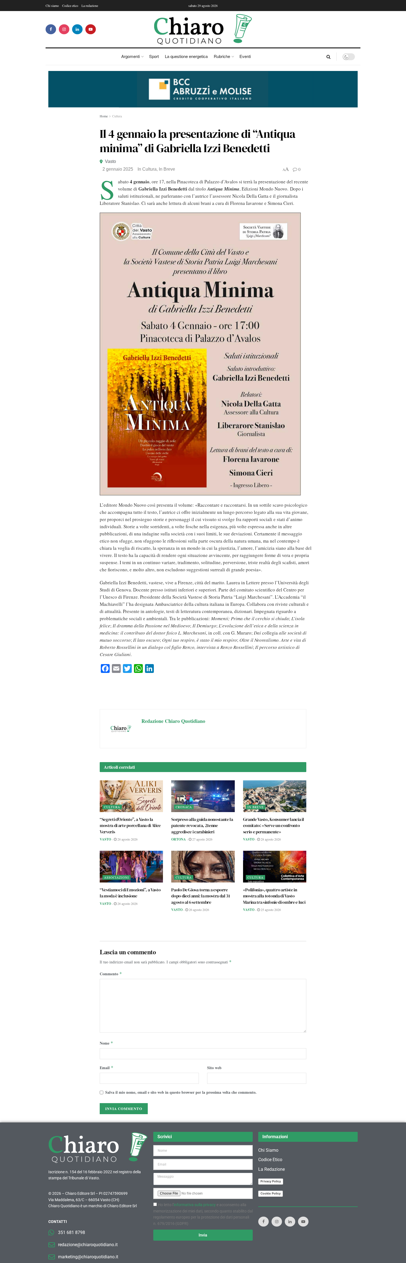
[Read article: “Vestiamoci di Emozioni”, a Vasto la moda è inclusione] (131, 866)
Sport (154, 56)
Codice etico (70, 5)
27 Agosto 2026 (201, 839)
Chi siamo (52, 5)
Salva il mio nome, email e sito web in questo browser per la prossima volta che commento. (181, 1092)
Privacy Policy (270, 1181)
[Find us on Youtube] (90, 29)
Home (104, 116)
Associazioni (116, 877)
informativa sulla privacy (195, 1205)
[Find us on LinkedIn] (77, 29)
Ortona (178, 839)
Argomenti (130, 56)
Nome (106, 1043)
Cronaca (184, 807)
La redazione (89, 5)
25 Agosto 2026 (270, 909)
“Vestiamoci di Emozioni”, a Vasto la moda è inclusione (130, 893)
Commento (111, 974)
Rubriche (222, 56)
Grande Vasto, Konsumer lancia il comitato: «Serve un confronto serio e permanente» (273, 825)
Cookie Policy (270, 1193)
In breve (167, 169)
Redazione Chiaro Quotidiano (173, 721)
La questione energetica (186, 56)
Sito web (214, 1068)
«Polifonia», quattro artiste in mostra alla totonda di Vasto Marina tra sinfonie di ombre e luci (274, 896)
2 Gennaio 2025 (117, 169)
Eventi (245, 56)
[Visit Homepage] (203, 29)
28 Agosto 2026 (127, 839)
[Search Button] (328, 56)
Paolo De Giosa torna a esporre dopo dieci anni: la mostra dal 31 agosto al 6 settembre (200, 896)
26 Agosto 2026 (198, 909)
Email (107, 1068)
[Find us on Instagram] (64, 29)
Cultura (117, 116)
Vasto (110, 161)
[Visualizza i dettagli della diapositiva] (203, 89)
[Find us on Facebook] (51, 29)
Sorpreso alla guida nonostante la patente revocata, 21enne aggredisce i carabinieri (202, 825)
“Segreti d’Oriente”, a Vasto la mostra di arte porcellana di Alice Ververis (130, 825)
